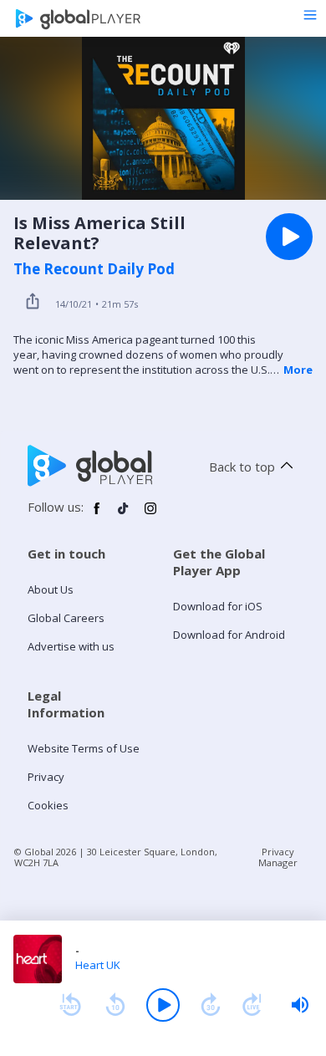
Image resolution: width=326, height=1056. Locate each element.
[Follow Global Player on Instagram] (150, 515)
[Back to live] (252, 1005)
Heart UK (97, 964)
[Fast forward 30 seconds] (210, 1005)
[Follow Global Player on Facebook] (97, 515)
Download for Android (229, 634)
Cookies (48, 805)
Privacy (46, 776)
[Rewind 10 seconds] (115, 1005)
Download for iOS (217, 606)
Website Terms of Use (84, 748)
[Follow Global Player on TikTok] (123, 515)
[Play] (163, 1005)
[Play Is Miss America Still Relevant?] (289, 236)
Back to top (242, 466)
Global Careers (66, 617)
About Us (51, 589)
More (298, 369)
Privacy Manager (278, 857)
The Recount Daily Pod (94, 269)
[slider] (300, 1005)
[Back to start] (70, 1005)
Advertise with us (71, 646)
